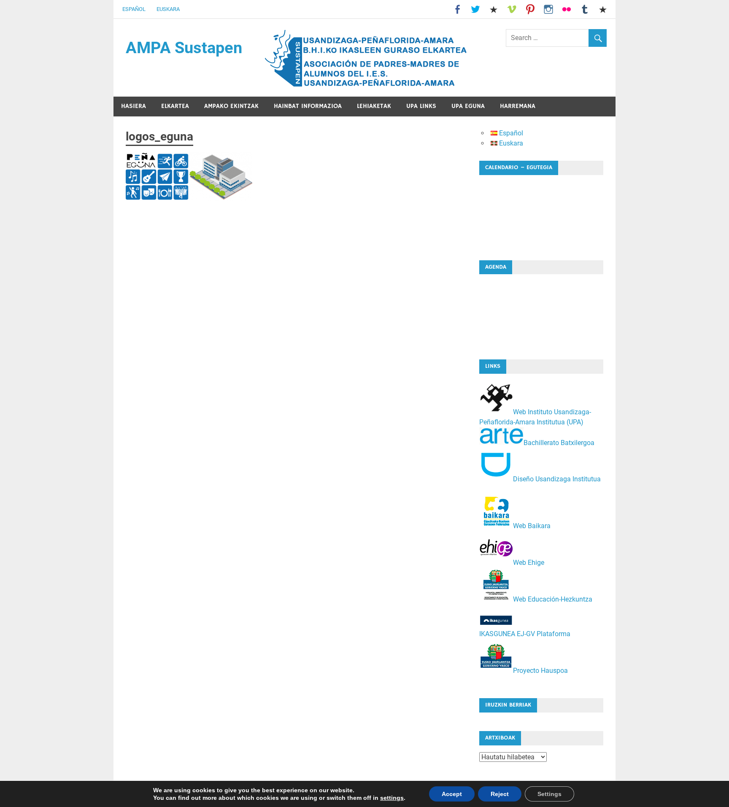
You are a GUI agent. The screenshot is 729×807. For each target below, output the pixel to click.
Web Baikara (532, 526)
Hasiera (133, 106)
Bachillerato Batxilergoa (559, 442)
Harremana (517, 106)
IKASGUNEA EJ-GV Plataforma (524, 634)
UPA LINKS (421, 106)
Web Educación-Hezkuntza (552, 599)
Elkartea (175, 106)
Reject (500, 794)
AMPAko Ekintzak (231, 106)
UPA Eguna (468, 106)
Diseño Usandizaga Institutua (557, 479)
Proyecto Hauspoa (540, 671)
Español (134, 9)
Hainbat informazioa (308, 106)
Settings (549, 794)
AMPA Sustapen (184, 47)
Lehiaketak (374, 106)
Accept (452, 794)
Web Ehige (528, 563)
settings (392, 797)
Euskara (168, 9)
